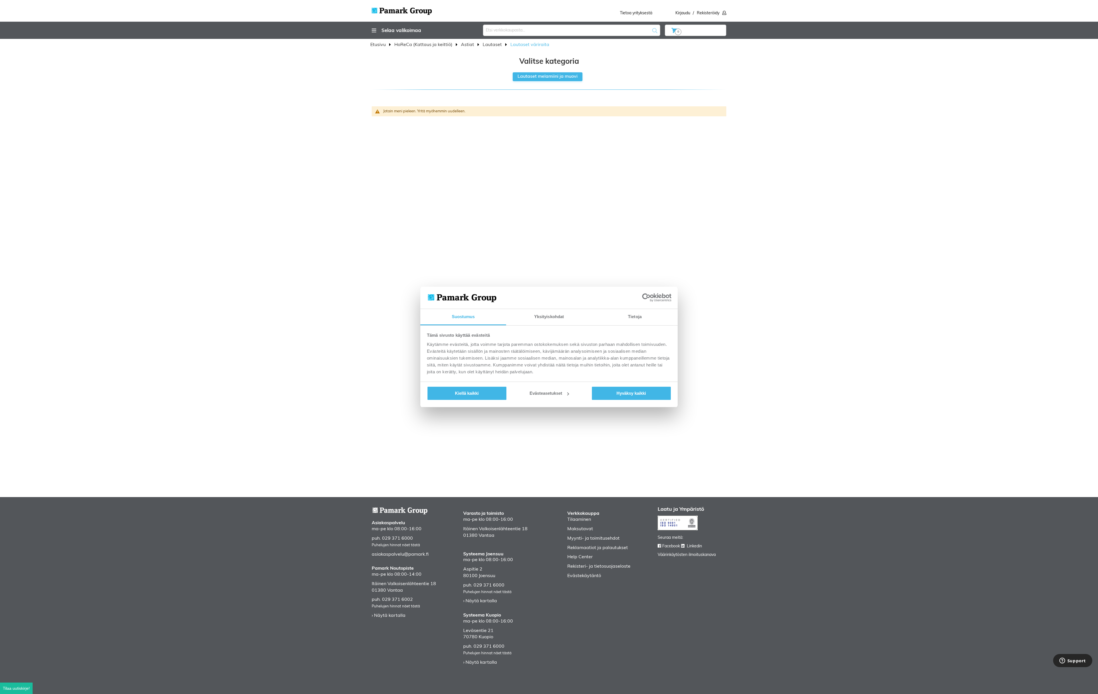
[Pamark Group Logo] (402, 9)
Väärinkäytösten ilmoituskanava (687, 555)
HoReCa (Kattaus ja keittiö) (423, 45)
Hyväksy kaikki (631, 393)
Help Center (580, 557)
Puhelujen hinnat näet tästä (396, 545)
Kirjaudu (682, 13)
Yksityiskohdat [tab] (549, 316)
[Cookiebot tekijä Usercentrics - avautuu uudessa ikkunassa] (646, 297)
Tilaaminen (579, 519)
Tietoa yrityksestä (636, 13)
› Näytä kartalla (388, 615)
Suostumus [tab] (463, 316)
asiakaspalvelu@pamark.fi (400, 554)
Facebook (671, 546)
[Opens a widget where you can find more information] (1072, 661)
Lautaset (493, 45)
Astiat (468, 45)
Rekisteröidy (708, 13)
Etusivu (378, 45)
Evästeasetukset (546, 393)
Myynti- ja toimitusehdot (593, 538)
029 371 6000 (397, 538)
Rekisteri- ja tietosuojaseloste (598, 566)
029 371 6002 (397, 599)
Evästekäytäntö (584, 576)
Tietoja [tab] (635, 316)
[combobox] (571, 30)
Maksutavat (580, 529)
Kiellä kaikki (467, 393)
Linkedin (694, 546)
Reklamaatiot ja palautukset (597, 548)
